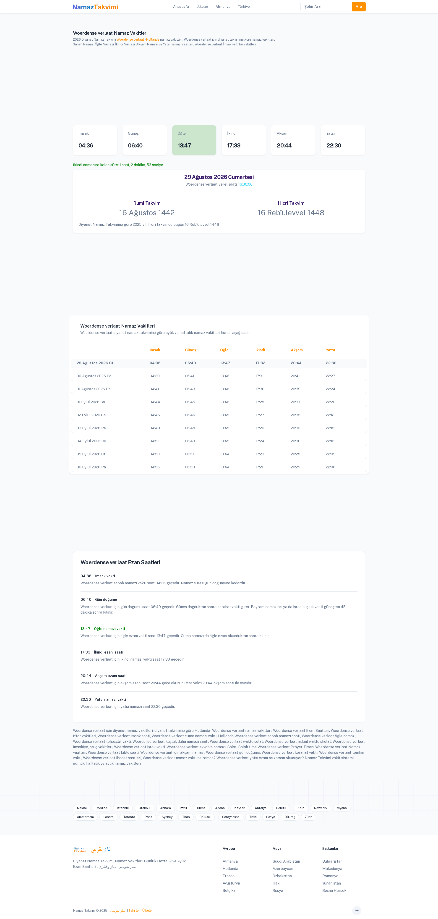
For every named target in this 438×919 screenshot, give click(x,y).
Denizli (281, 808)
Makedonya (332, 868)
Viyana (342, 808)
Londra (108, 817)
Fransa (229, 876)
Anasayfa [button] (181, 6)
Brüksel (205, 817)
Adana (220, 808)
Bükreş (290, 817)
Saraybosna (231, 817)
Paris (148, 817)
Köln (300, 808)
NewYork (320, 808)
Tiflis (253, 817)
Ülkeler (147, 910)
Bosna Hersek (334, 890)
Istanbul (123, 808)
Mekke (82, 808)
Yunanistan (331, 883)
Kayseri (239, 808)
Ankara (165, 808)
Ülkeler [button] (202, 6)
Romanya (330, 876)
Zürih (308, 817)
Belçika (229, 890)
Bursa (201, 808)
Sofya (270, 817)
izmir (183, 808)
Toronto (129, 817)
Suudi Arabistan (286, 861)
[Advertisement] (213, 86)
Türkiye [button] (244, 6)
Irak (276, 883)
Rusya (278, 890)
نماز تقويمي (117, 910)
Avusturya (231, 883)
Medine (101, 808)
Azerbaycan (283, 868)
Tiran (186, 817)
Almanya (230, 861)
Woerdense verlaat (130, 39)
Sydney (167, 817)
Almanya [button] (223, 6)
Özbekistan (282, 876)
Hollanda (152, 39)
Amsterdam (85, 817)
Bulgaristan (332, 861)
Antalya (260, 808)
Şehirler (134, 910)
